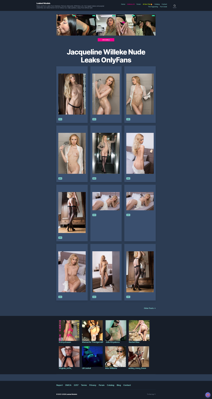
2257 (76, 385)
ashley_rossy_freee (137, 368)
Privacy (92, 385)
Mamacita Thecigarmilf (92, 342)
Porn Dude (163, 7)
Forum (139, 4)
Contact (164, 4)
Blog (119, 385)
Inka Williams (111, 368)
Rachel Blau (134, 342)
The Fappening (153, 7)
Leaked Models (43, 3)
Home (123, 4)
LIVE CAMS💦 (106, 40)
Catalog (157, 4)
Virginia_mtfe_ (65, 368)
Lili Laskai (86, 368)
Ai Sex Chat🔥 (147, 4)
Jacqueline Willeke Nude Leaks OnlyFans (106, 56)
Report (59, 385)
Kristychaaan (65, 342)
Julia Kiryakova (112, 342)
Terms (84, 385)
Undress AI (130, 4)
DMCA (68, 385)
